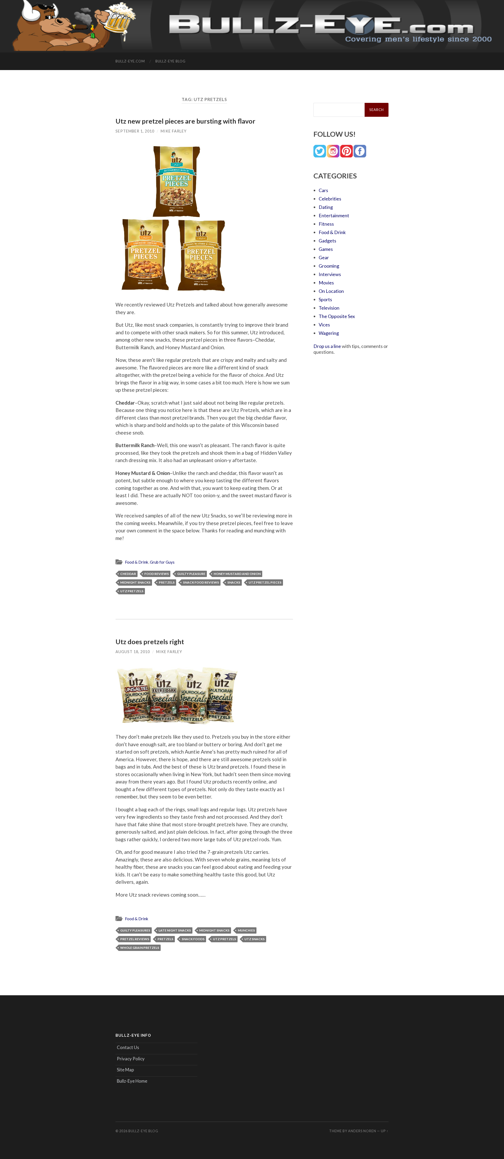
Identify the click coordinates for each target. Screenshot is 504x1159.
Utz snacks (254, 939)
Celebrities (330, 199)
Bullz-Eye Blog (170, 61)
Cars (323, 190)
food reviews (156, 574)
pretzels (167, 582)
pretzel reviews (134, 939)
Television (329, 308)
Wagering (329, 333)
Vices (324, 324)
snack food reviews (201, 582)
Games (326, 249)
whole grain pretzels (139, 948)
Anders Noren (362, 1131)
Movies (326, 282)
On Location (331, 291)
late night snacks (175, 930)
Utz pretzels (131, 591)
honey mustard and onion (237, 574)
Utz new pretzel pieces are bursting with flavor (185, 121)
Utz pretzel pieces (265, 582)
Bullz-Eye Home (132, 1081)
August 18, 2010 (133, 651)
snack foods (193, 939)
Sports (325, 299)
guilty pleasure (191, 574)
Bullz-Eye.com (130, 61)
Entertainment (334, 215)
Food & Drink (136, 562)
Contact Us (128, 1047)
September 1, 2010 (135, 131)
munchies (246, 930)
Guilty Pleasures (135, 930)
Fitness (326, 224)
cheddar (128, 574)
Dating (326, 207)
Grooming (329, 266)
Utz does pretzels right (150, 641)
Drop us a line (327, 346)
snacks (233, 582)
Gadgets (327, 241)
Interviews (330, 274)
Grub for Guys (162, 562)
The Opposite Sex (337, 316)
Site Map (125, 1069)
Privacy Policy (131, 1058)
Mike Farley (174, 131)
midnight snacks (135, 582)
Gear (324, 257)
